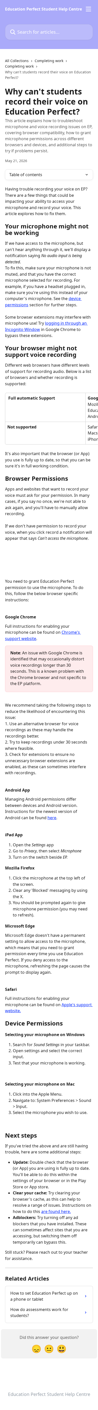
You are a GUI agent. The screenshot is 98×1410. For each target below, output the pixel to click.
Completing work (49, 60)
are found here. (56, 1211)
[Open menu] (88, 9)
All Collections (17, 60)
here (51, 817)
